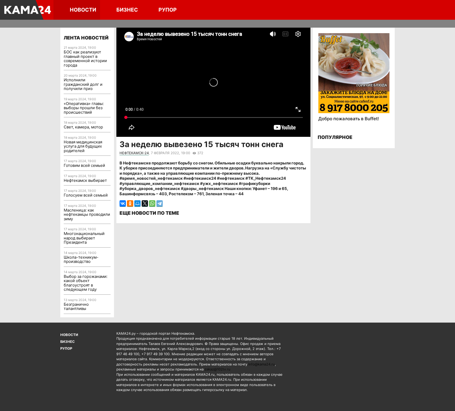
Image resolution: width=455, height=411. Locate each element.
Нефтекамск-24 (134, 153)
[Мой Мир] (137, 203)
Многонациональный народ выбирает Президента (84, 238)
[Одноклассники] (130, 203)
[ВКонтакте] (123, 203)
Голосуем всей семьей (86, 195)
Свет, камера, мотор (83, 126)
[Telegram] (159, 203)
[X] (145, 203)
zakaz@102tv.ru (217, 369)
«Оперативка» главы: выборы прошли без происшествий (84, 108)
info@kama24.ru (261, 364)
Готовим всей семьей (84, 165)
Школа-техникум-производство (81, 259)
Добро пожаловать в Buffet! (348, 118)
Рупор (168, 10)
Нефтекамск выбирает (85, 180)
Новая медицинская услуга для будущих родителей (83, 146)
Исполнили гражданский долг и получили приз (83, 84)
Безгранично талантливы (76, 306)
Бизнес (127, 10)
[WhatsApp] (152, 203)
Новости (83, 10)
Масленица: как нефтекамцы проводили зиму (87, 214)
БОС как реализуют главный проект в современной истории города (85, 58)
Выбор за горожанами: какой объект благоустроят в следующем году (85, 283)
